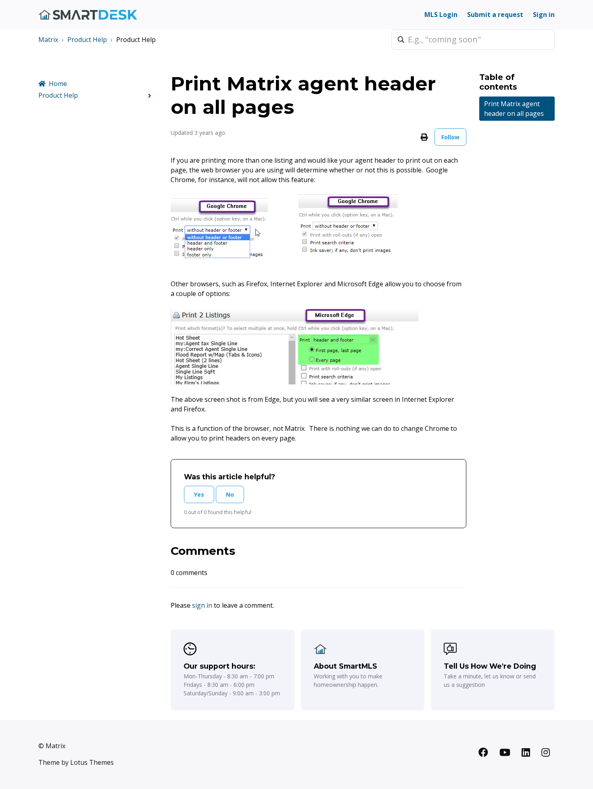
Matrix (48, 39)
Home (58, 83)
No (230, 494)
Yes (199, 494)
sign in (202, 605)
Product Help (87, 39)
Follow (450, 137)
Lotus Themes (92, 762)
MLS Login (440, 14)
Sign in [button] (544, 14)
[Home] (87, 15)
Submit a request (495, 14)
